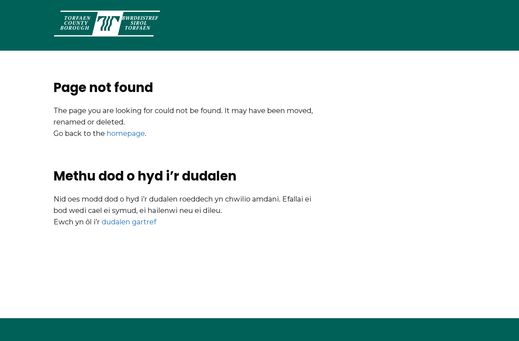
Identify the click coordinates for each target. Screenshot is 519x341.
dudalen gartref (129, 222)
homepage (126, 133)
